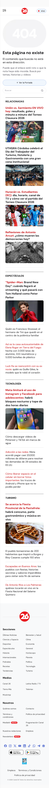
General (29, 648)
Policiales (7, 662)
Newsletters (11, 736)
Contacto (30, 708)
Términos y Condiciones (30, 770)
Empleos (29, 731)
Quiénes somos (9, 708)
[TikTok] (29, 746)
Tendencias (8, 671)
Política (29, 662)
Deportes (7, 644)
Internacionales (9, 657)
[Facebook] (5, 746)
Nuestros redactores (12, 731)
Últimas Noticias (10, 635)
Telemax (29, 689)
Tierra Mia (7, 689)
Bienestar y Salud (33, 635)
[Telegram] (38, 746)
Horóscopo (31, 653)
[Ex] (15, 746)
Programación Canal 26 (35, 724)
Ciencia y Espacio (10, 639)
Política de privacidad (35, 714)
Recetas (6, 666)
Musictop (7, 695)
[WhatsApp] (34, 746)
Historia (6, 653)
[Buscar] (42, 90)
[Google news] (43, 746)
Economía (30, 644)
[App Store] (16, 752)
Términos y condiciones (8, 715)
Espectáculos (14, 275)
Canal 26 (7, 683)
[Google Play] (33, 752)
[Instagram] (10, 746)
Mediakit (10, 722)
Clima (28, 639)
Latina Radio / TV (33, 683)
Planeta (29, 657)
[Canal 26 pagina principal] (25, 13)
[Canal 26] (24, 616)
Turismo (10, 498)
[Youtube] (19, 746)
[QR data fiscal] (24, 763)
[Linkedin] (24, 746)
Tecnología (13, 383)
